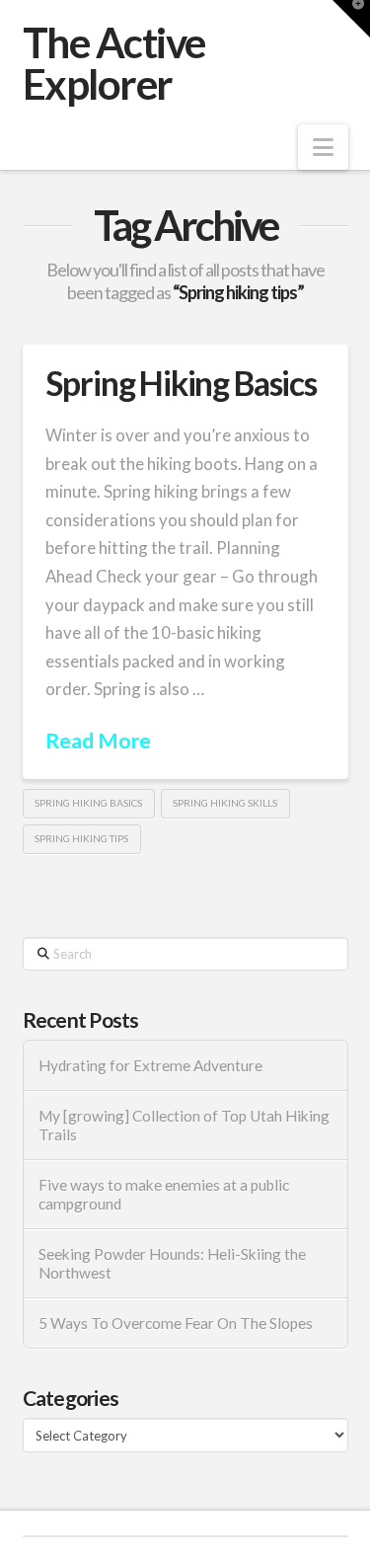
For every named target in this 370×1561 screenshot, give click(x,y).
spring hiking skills (225, 803)
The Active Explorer (114, 63)
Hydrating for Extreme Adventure (150, 1065)
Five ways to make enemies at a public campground (163, 1194)
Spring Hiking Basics (180, 383)
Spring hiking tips (81, 838)
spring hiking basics (88, 803)
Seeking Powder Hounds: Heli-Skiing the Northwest (172, 1263)
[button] (323, 147)
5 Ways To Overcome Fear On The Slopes (175, 1323)
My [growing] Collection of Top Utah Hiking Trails (184, 1125)
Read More (98, 740)
